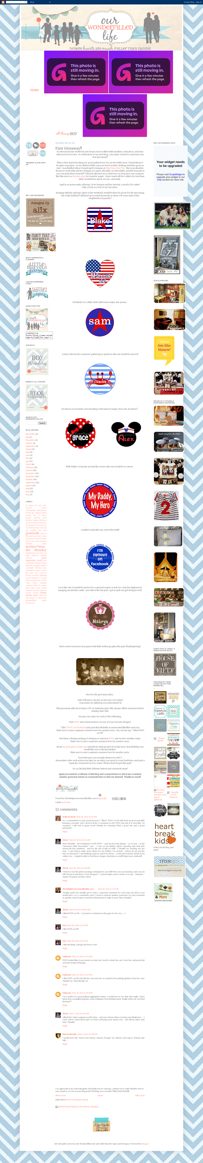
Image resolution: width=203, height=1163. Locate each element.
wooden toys (30, 603)
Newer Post (60, 1095)
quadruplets (30, 570)
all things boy (31, 505)
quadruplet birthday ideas (36, 568)
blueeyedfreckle (70, 1034)
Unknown (67, 956)
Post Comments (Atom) (77, 1100)
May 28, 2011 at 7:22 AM (108, 889)
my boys (40, 553)
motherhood (31, 553)
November (30, 434)
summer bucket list (33, 585)
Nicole (65, 840)
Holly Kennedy (69, 817)
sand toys (34, 573)
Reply (65, 832)
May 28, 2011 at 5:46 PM (77, 925)
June (28, 455)
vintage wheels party (36, 594)
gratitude (32, 533)
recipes (37, 570)
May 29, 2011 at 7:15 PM (82, 993)
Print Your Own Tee (115, 168)
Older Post (140, 1095)
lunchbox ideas (36, 544)
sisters (44, 580)
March (29, 464)
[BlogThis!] (116, 798)
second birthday (39, 575)
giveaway (66, 802)
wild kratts (42, 598)
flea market (30, 525)
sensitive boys (35, 580)
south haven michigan (36, 583)
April (28, 461)
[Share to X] (119, 798)
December (30, 440)
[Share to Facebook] (121, 798)
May (28, 458)
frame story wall (41, 528)
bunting (35, 520)
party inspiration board (36, 559)
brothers (29, 520)
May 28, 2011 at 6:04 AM (79, 840)
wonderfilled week (36, 600)
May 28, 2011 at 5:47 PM (77, 941)
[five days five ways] (160, 800)
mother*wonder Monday (36, 548)
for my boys (39, 525)
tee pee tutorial (41, 588)
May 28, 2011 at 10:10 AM (80, 909)
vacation (36, 593)
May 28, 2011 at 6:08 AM (79, 868)
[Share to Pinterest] (124, 798)
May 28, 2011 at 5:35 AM (87, 817)
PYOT (76, 722)
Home (100, 1095)
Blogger (145, 1144)
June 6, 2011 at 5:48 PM (87, 1034)
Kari (64, 925)
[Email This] (113, 798)
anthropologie (31, 510)
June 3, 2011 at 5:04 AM (79, 1013)
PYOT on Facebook (76, 727)
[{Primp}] (160, 773)
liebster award (41, 539)
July (27, 437)
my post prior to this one (74, 747)
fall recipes (43, 523)
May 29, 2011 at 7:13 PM (82, 975)
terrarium (29, 590)
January (29, 470)
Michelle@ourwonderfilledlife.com (78, 889)
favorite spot (78, 176)
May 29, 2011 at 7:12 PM (82, 956)
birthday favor (40, 518)
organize (43, 555)
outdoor (29, 558)
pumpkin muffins (40, 566)
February (30, 467)
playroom (29, 566)
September (30, 446)
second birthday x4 (33, 578)
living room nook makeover (36, 541)
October (29, 443)
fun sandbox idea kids (36, 530)
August (29, 449)
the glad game (38, 590)
